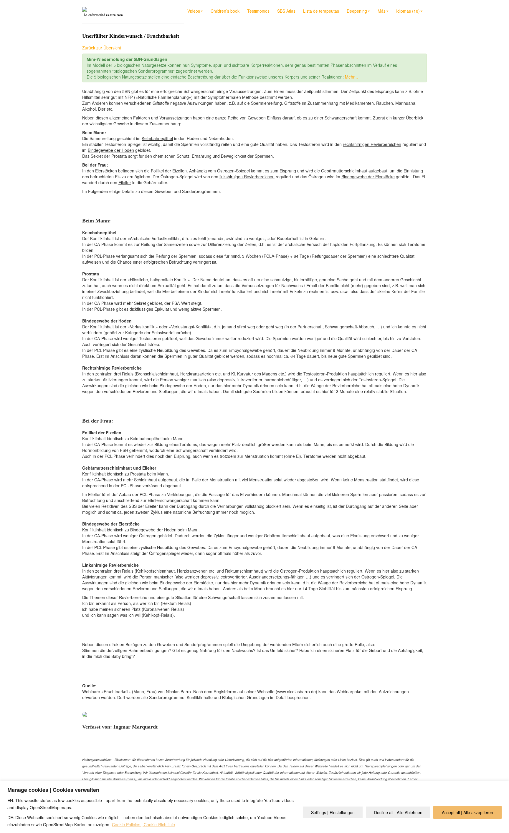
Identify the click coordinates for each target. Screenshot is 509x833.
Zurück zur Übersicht (101, 48)
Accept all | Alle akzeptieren (467, 812)
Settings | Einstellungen (333, 812)
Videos (193, 11)
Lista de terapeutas (321, 11)
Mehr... (351, 77)
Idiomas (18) (408, 11)
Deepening (357, 11)
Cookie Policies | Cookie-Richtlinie (143, 824)
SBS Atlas (286, 11)
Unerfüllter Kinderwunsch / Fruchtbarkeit (130, 36)
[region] (254, 807)
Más (382, 11)
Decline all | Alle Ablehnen (398, 812)
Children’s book (225, 11)
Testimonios (258, 11)
